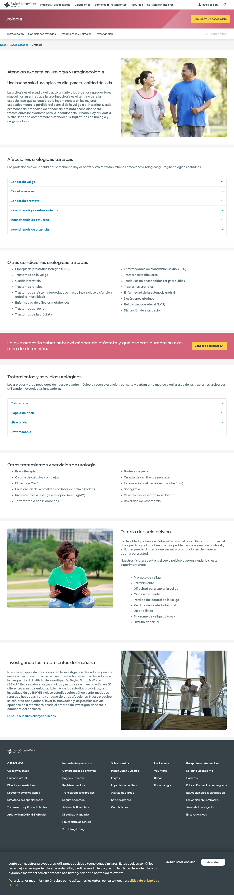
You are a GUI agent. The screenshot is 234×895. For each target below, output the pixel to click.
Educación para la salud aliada (205, 792)
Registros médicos (73, 785)
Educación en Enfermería (202, 799)
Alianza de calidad (122, 792)
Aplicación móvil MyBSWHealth (27, 814)
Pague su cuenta (73, 778)
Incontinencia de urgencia (29, 229)
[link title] (20, 4)
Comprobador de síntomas (79, 770)
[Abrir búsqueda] (225, 4)
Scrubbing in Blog (73, 829)
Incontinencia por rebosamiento (34, 210)
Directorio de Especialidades (25, 799)
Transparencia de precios (78, 792)
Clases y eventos (18, 770)
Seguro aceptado (73, 799)
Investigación (104, 34)
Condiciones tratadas (42, 34)
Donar (158, 778)
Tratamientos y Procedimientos (27, 807)
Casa (3, 45)
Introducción (15, 34)
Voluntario (160, 770)
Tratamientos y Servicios (75, 34)
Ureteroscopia (20, 432)
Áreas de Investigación (200, 807)
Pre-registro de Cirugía (76, 821)
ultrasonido (18, 422)
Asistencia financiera (75, 807)
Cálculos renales (22, 191)
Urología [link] (37, 45)
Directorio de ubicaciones (23, 792)
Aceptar (213, 862)
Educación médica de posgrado (206, 785)
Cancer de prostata (24, 201)
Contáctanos (119, 807)
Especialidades (19, 45)
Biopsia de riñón (22, 413)
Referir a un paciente (199, 770)
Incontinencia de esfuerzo (29, 220)
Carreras (192, 778)
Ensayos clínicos (196, 814)
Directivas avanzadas (76, 814)
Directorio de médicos (21, 785)
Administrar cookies (180, 862)
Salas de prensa (121, 799)
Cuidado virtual (17, 778)
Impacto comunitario (124, 785)
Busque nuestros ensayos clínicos (31, 716)
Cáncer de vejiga (22, 182)
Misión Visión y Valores (125, 770)
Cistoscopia (19, 403)
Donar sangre (162, 785)
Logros (115, 778)
